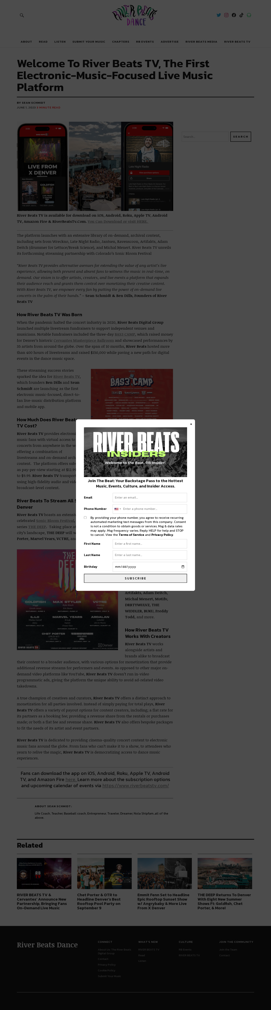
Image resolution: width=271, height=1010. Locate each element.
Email (88, 497)
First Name (92, 544)
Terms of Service (131, 534)
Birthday (90, 567)
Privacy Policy (162, 534)
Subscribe (135, 578)
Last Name (92, 555)
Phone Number (95, 509)
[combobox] (117, 509)
